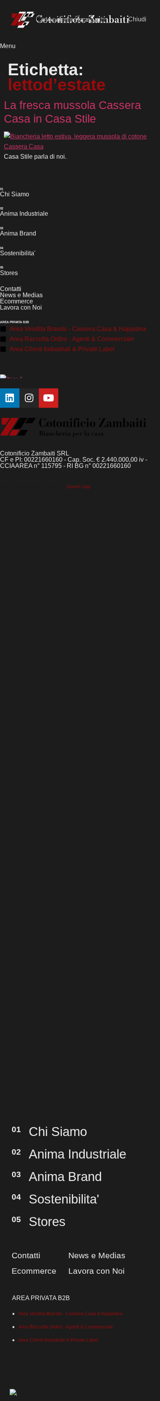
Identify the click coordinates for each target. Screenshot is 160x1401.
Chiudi (137, 19)
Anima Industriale (24, 213)
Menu (8, 45)
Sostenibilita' (17, 252)
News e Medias (21, 295)
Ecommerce (16, 301)
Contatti (10, 289)
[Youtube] (48, 398)
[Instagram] (29, 398)
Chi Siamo (14, 193)
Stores (9, 272)
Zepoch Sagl (78, 486)
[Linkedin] (9, 398)
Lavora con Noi (21, 307)
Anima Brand (18, 233)
